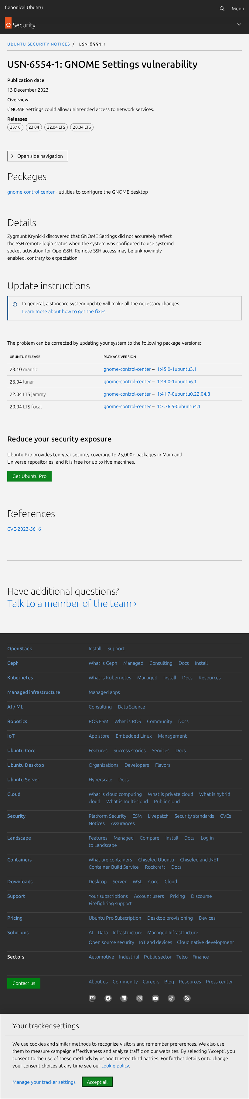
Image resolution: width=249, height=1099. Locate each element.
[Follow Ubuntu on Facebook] (109, 999)
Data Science (131, 706)
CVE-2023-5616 (24, 529)
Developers (136, 765)
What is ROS (127, 721)
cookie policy (115, 1065)
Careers (151, 981)
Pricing (177, 896)
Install (95, 648)
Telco (182, 956)
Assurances (123, 823)
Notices (97, 823)
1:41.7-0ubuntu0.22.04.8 (183, 394)
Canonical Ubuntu (24, 7)
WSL (137, 881)
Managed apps (104, 692)
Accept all (97, 1082)
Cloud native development (205, 942)
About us (98, 981)
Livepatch (158, 816)
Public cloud (167, 801)
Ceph (13, 663)
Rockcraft (155, 867)
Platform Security (107, 816)
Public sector (158, 956)
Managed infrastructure (33, 692)
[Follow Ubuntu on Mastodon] (93, 999)
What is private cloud (170, 794)
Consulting (160, 663)
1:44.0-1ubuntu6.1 (177, 381)
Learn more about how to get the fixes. (64, 311)
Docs (184, 663)
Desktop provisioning (170, 918)
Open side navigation (40, 156)
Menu (238, 8)
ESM (137, 816)
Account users (149, 896)
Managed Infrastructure (172, 932)
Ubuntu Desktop (25, 765)
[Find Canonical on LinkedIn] (125, 999)
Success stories (130, 750)
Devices (207, 918)
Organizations (103, 765)
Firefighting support (110, 903)
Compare (149, 837)
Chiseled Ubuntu (156, 859)
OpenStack (19, 648)
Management (172, 736)
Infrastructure (127, 932)
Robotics (17, 721)
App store (99, 736)
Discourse (201, 896)
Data (103, 932)
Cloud (13, 794)
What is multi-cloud (127, 801)
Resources (210, 677)
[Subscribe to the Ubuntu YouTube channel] (157, 999)
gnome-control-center (31, 191)
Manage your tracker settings (44, 1082)
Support (115, 648)
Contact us (23, 983)
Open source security (111, 942)
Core (153, 881)
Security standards (194, 816)
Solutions (18, 932)
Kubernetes (20, 677)
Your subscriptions (108, 896)
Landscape (19, 837)
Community (159, 721)
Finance (201, 956)
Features (98, 750)
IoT (11, 736)
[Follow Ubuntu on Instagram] (141, 999)
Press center (219, 981)
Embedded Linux (134, 736)
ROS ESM (98, 721)
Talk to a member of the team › (71, 603)
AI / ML (15, 706)
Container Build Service (114, 867)
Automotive (101, 956)
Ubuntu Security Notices (38, 43)
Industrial (129, 956)
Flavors (162, 765)
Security (16, 816)
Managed (133, 663)
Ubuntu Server (23, 779)
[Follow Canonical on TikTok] (172, 999)
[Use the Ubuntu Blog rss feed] (188, 999)
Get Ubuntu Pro (29, 476)
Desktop (98, 881)
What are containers (110, 859)
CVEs (225, 816)
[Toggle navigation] (239, 24)
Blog (169, 981)
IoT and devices (155, 942)
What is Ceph (103, 663)
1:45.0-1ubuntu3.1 (177, 369)
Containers (19, 859)
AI (91, 932)
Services (160, 750)
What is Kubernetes (110, 677)
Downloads (19, 881)
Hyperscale (100, 779)
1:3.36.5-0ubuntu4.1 (179, 406)
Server (120, 881)
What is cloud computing (115, 794)
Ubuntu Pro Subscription (115, 918)
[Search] (222, 8)
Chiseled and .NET (199, 859)
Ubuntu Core (21, 750)
